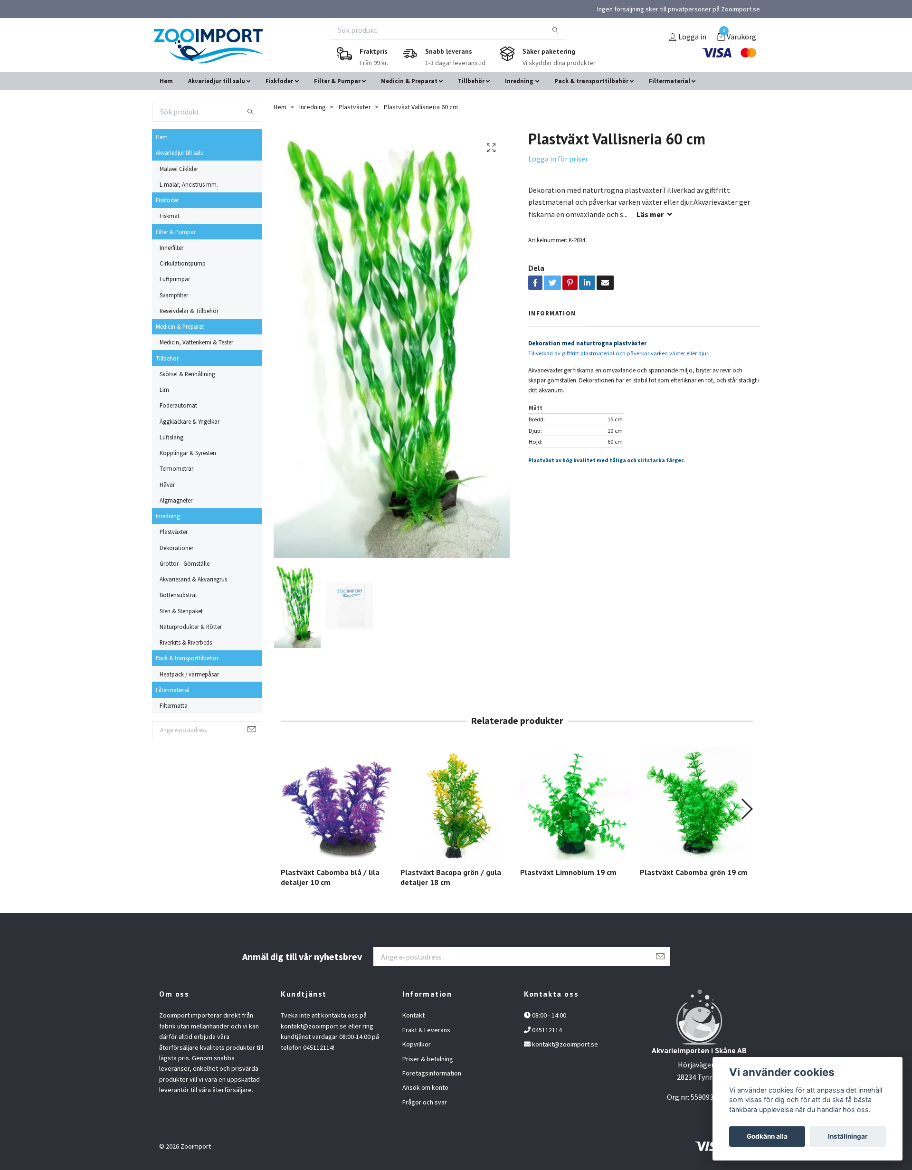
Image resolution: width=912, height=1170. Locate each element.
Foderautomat (178, 405)
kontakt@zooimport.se (565, 1044)
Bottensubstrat (178, 595)
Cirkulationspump (183, 263)
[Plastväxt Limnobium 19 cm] (576, 803)
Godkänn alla (767, 1136)
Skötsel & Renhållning (187, 374)
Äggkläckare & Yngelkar (189, 421)
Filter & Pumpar (337, 81)
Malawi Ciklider (179, 168)
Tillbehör (471, 81)
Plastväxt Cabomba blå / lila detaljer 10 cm (330, 877)
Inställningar (848, 1136)
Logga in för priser (558, 158)
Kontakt (413, 1015)
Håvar (167, 484)
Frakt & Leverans (426, 1030)
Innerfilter (171, 247)
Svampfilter (174, 295)
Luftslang (171, 437)
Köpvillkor (416, 1044)
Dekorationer (176, 548)
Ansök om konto (425, 1087)
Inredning (519, 81)
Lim (164, 389)
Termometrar (176, 468)
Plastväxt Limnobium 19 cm (568, 872)
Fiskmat (170, 215)
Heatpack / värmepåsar (189, 674)
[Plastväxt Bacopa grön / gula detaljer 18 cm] (456, 803)
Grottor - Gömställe (184, 563)
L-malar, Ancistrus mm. (189, 184)
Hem (166, 81)
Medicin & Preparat (409, 81)
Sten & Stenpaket (181, 611)
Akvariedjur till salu (216, 81)
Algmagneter (176, 500)
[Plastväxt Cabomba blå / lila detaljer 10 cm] (337, 803)
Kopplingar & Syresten (188, 453)
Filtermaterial (669, 81)
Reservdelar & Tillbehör (189, 310)
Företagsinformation (431, 1073)
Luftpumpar (175, 279)
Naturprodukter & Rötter (191, 626)
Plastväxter (174, 531)
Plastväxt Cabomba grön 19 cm (694, 872)
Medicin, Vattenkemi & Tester (196, 342)
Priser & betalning (427, 1059)
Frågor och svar (424, 1102)
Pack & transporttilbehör (591, 81)
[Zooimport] (208, 46)
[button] (746, 809)
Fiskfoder (279, 81)
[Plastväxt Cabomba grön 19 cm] (696, 803)
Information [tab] (552, 313)
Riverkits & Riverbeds (186, 642)
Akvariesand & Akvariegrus (193, 579)
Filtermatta (174, 705)
